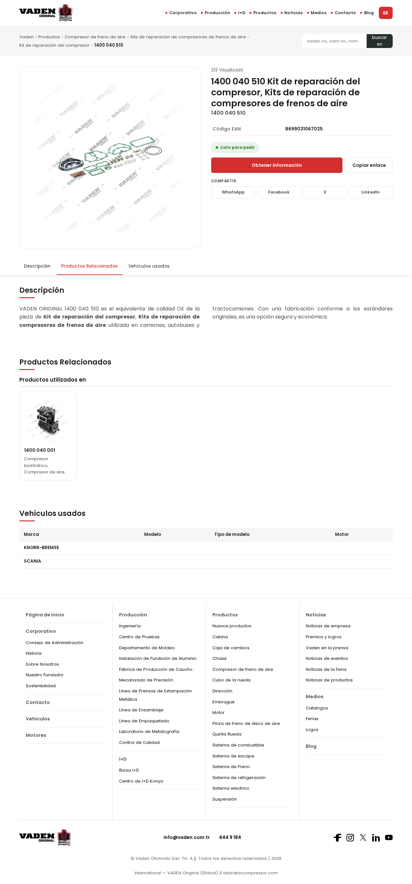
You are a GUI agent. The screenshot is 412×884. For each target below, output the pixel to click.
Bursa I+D (129, 770)
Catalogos (317, 708)
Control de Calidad (139, 742)
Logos (312, 730)
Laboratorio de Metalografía (149, 731)
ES (385, 13)
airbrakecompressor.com (250, 873)
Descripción (37, 266)
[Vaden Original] (45, 12)
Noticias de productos (329, 680)
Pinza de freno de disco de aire (246, 723)
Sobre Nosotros (42, 664)
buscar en (379, 41)
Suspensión (224, 799)
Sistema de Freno (231, 767)
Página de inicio (45, 615)
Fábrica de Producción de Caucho (155, 669)
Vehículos (38, 719)
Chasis (219, 658)
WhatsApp (233, 192)
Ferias (312, 719)
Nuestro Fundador (45, 675)
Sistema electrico (230, 788)
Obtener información (277, 165)
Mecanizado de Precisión (146, 680)
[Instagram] (350, 837)
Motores (36, 735)
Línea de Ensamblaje (141, 710)
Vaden (26, 37)
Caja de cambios (230, 648)
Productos (264, 12)
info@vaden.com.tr (187, 837)
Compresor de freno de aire (95, 37)
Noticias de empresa (328, 626)
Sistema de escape (233, 756)
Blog (369, 12)
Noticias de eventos (327, 658)
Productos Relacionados (89, 266)
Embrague (223, 702)
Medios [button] (318, 12)
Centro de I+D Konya (141, 781)
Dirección (222, 691)
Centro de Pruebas (139, 637)
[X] (363, 837)
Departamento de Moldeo (147, 648)
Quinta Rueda (226, 734)
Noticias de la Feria (326, 669)
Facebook (279, 192)
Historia (34, 653)
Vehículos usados (149, 266)
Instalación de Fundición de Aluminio (158, 658)
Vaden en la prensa (327, 648)
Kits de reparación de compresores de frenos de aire (188, 37)
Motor (218, 712)
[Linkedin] (376, 837)
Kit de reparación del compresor (54, 45)
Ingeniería (130, 626)
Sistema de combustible (238, 745)
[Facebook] (337, 837)
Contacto (345, 12)
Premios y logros (324, 637)
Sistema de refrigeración (239, 778)
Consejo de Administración (54, 643)
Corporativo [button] (183, 12)
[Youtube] (389, 837)
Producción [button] (217, 12)
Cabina (220, 637)
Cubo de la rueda (231, 680)
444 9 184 (230, 837)
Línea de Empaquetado (144, 721)
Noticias (293, 12)
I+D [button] (241, 12)
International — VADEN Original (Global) (176, 873)
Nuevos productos (231, 626)
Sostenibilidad (41, 686)
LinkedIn (370, 192)
